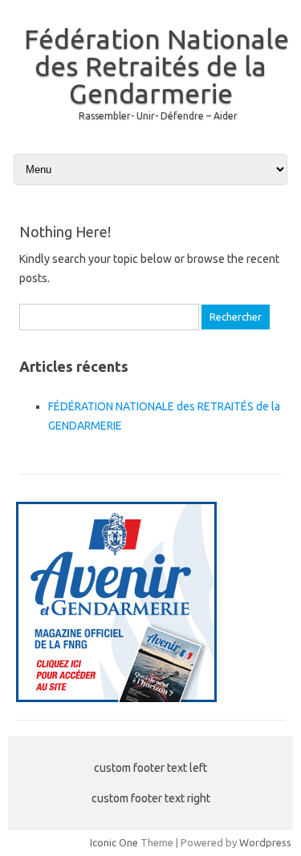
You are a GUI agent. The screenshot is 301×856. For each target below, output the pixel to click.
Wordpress (265, 842)
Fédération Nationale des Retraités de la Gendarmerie (156, 65)
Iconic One (114, 842)
